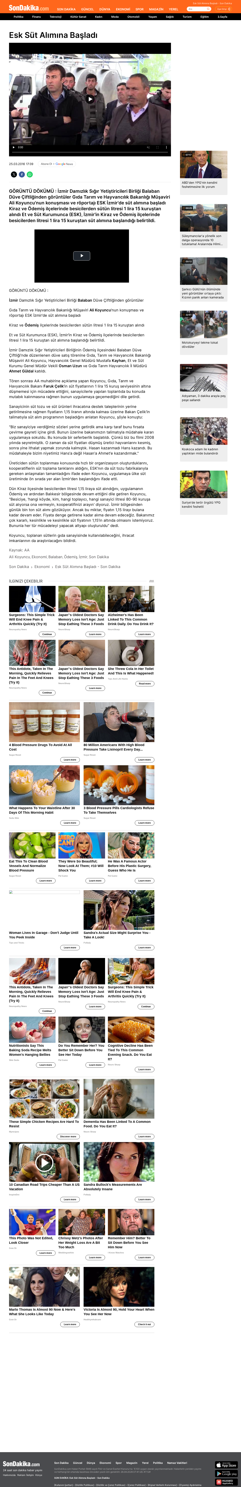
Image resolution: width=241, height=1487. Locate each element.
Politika (18, 16)
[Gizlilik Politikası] (84, 1485)
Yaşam (152, 16)
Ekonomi (105, 1462)
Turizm (187, 16)
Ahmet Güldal (21, 371)
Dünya (91, 1462)
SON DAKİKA (66, 9)
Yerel (145, 1462)
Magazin (131, 1462)
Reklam (21, 1475)
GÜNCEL (87, 9)
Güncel (77, 1462)
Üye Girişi (222, 9)
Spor (119, 1462)
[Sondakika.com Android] (226, 1473)
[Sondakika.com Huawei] (226, 1482)
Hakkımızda (9, 1475)
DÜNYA (104, 9)
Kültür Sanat (78, 16)
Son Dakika (61, 1462)
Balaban (85, 300)
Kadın (98, 16)
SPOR (139, 9)
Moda (115, 16)
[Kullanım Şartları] (63, 1485)
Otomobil (133, 16)
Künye (38, 1475)
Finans (36, 16)
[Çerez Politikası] (136, 1485)
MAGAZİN (156, 9)
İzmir (13, 300)
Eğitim (205, 16)
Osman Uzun (70, 366)
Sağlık (170, 16)
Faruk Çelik (53, 386)
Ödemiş (32, 325)
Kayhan (118, 360)
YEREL (173, 9)
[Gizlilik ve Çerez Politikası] (110, 1485)
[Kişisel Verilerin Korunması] (162, 1485)
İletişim (30, 1475)
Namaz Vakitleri (177, 1462)
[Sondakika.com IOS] (226, 1464)
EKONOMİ (123, 9)
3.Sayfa (222, 16)
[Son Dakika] (29, 8)
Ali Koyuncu (100, 310)
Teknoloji (56, 16)
